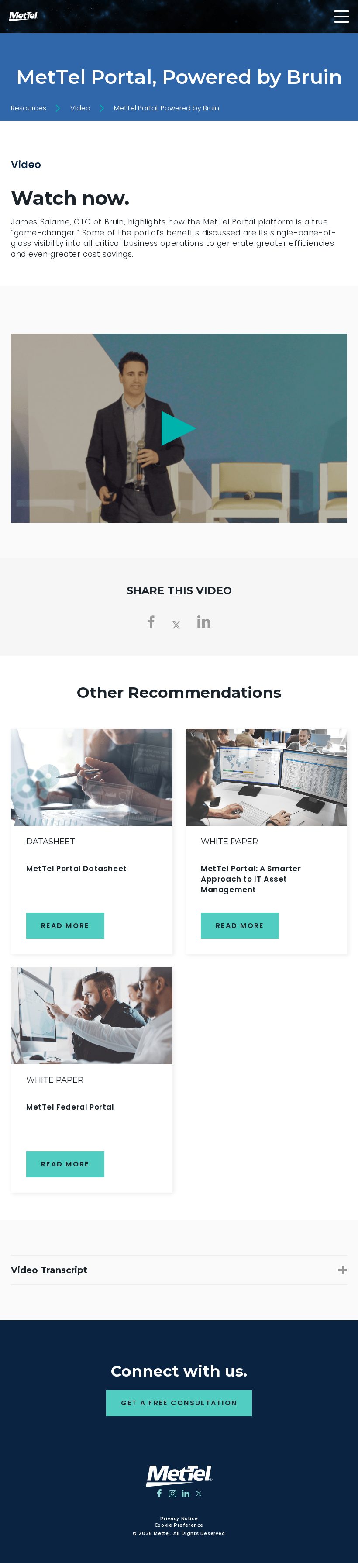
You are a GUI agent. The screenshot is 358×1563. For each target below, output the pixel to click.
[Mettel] (179, 1476)
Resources (28, 108)
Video (80, 108)
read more (65, 926)
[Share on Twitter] (176, 624)
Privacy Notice (179, 1519)
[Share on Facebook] (151, 621)
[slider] (125, 511)
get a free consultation (179, 1403)
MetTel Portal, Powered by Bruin (166, 108)
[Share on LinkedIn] (204, 621)
